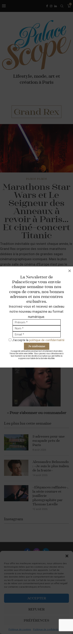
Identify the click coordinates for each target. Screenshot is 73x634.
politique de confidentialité (46, 340)
